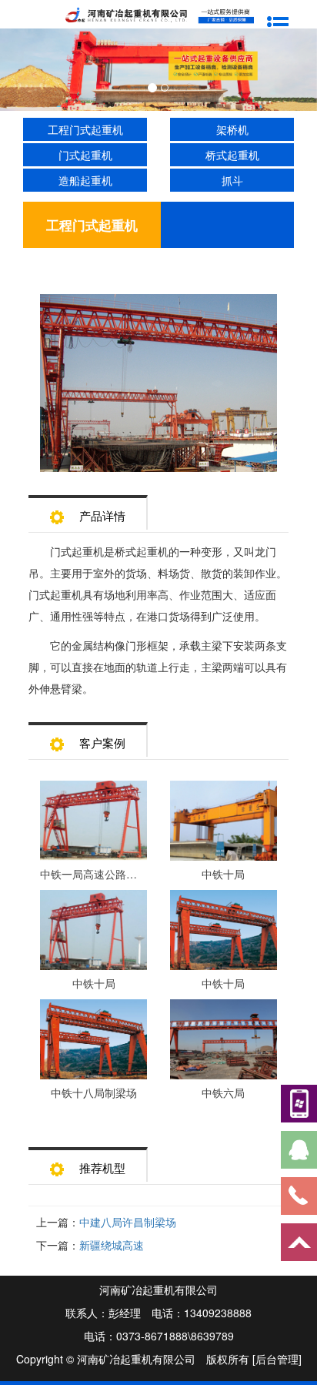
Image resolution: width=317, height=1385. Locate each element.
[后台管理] (277, 1359)
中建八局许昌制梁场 (127, 1221)
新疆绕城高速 (111, 1245)
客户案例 (102, 742)
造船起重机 (85, 180)
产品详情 (102, 515)
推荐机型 (102, 1167)
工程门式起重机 (85, 129)
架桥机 (232, 129)
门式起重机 (85, 154)
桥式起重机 (232, 154)
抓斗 (232, 180)
